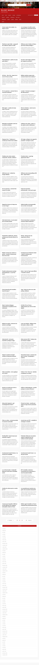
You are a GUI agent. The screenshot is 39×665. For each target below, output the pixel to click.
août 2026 (3, 528)
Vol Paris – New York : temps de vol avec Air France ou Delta (9, 76)
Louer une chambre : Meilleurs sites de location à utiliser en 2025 (28, 324)
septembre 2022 (4, 614)
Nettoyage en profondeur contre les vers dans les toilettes (9, 124)
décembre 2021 (4, 631)
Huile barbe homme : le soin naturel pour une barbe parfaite (9, 220)
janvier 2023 (4, 607)
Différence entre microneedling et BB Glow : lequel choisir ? (29, 173)
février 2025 (4, 561)
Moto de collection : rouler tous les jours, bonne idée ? (28, 108)
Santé (3, 21)
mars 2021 (4, 647)
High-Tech (18, 17)
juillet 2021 (4, 640)
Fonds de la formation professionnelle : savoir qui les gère (28, 189)
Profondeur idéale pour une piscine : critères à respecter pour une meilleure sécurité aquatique (28, 437)
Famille (3, 17)
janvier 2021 (4, 651)
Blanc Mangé (8, 10)
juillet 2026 (4, 530)
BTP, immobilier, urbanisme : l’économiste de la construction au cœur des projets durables (28, 471)
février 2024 (4, 583)
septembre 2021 (4, 636)
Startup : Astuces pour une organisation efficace (26, 236)
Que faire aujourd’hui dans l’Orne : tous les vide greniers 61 (21, 0)
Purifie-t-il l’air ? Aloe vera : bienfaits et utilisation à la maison (29, 372)
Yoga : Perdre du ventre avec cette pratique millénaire (28, 290)
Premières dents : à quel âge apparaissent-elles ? (27, 156)
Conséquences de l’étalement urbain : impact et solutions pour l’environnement (28, 254)
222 (17, 520)
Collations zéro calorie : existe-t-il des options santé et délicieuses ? (28, 124)
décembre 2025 (4, 543)
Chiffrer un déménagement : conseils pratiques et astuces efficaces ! (29, 388)
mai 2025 (3, 556)
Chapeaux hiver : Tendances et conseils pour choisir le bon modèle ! (9, 140)
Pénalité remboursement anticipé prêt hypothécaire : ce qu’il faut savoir (9, 272)
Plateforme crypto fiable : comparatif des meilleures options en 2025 (10, 44)
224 (22, 520)
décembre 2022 (4, 609)
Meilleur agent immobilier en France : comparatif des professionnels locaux (29, 504)
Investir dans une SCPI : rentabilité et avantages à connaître (29, 421)
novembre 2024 (4, 567)
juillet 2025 (4, 552)
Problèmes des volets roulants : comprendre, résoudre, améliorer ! (9, 156)
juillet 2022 (4, 618)
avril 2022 (3, 623)
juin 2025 (3, 554)
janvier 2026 (4, 541)
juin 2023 (3, 598)
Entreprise (19, 15)
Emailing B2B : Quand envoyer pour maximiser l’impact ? (9, 436)
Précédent (10, 520)
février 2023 (4, 605)
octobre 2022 (4, 612)
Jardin (8, 19)
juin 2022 (3, 620)
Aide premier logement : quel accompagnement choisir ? (8, 404)
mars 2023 (4, 603)
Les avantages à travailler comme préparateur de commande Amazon (28, 27)
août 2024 (3, 572)
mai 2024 (3, 578)
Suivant (29, 520)
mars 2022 (4, 625)
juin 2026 (3, 532)
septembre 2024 (4, 570)
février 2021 (4, 649)
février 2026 (4, 539)
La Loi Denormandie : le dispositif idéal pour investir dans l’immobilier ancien (9, 471)
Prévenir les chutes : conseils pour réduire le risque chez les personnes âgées (28, 405)
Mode (20, 19)
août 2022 (3, 616)
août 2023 (3, 594)
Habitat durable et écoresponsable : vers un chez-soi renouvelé (28, 205)
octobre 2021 (4, 634)
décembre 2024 (4, 565)
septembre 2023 (4, 592)
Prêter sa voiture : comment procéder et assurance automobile (10, 421)
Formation (12, 17)
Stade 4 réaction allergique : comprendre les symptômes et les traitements (9, 306)
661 (26, 520)
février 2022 (4, 627)
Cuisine (13, 15)
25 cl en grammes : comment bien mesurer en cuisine (9, 189)
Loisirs (12, 19)
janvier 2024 (4, 585)
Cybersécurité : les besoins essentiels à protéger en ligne (8, 340)
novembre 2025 (4, 545)
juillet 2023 (4, 596)
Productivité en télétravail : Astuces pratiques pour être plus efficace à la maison (10, 237)
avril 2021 (3, 645)
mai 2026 (3, 534)
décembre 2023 (4, 587)
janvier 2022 (4, 629)
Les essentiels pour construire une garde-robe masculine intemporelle (28, 489)
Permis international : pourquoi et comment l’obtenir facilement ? (28, 220)
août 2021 (3, 638)
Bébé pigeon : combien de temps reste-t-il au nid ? (9, 108)
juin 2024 (3, 576)
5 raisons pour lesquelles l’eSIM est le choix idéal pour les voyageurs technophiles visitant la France (9, 505)
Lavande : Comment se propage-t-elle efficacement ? (28, 91)
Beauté (9, 15)
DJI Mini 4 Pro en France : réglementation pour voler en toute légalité (28, 306)
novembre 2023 (4, 589)
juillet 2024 (4, 574)
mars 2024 (4, 581)
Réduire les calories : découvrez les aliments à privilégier (9, 324)
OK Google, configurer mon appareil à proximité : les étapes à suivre (29, 140)
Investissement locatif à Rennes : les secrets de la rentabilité (10, 453)
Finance (7, 17)
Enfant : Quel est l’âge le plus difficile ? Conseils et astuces (29, 271)
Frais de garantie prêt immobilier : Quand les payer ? (9, 290)
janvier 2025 (4, 563)
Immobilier (4, 19)
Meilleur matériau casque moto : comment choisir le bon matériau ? (28, 76)
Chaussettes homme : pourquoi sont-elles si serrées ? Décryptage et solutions (29, 356)
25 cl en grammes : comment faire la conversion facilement (10, 91)
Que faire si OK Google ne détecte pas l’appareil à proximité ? (28, 60)
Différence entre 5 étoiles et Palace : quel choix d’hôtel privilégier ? (28, 44)
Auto (6, 15)
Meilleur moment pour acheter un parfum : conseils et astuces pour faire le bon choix (9, 254)
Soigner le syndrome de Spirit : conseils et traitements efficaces (9, 355)
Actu (3, 15)
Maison (16, 19)
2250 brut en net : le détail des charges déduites (8, 173)
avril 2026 (3, 536)
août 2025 (3, 550)
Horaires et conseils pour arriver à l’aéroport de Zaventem (9, 388)
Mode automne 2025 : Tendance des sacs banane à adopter (28, 340)
